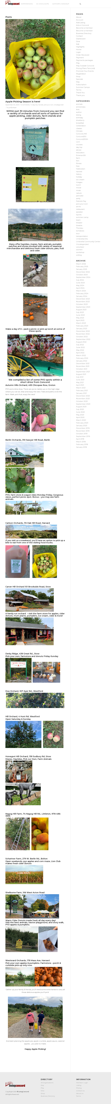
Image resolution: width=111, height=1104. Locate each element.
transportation (82, 236)
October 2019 (81, 434)
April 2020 (80, 417)
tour (78, 233)
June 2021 (80, 380)
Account (79, 20)
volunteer (80, 247)
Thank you (80, 95)
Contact (79, 36)
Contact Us (80, 1091)
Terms (78, 90)
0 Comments (25, 105)
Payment (80, 58)
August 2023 (81, 310)
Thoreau (79, 228)
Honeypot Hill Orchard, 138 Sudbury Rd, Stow (28, 756)
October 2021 (81, 369)
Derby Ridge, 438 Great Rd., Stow (22, 653)
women (79, 250)
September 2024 (83, 277)
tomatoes (80, 231)
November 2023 (83, 301)
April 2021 (80, 385)
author (79, 112)
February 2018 (82, 444)
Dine (78, 41)
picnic (78, 206)
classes (79, 128)
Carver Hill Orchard (15, 587)
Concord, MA (81, 134)
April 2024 (80, 288)
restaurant (80, 209)
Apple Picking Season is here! (22, 101)
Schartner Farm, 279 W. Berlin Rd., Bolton (26, 859)
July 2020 (80, 409)
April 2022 (80, 353)
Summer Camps (83, 87)
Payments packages (84, 60)
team (78, 220)
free (77, 166)
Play (78, 63)
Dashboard (80, 39)
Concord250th (82, 139)
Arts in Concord (82, 25)
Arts (77, 109)
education (80, 153)
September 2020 (83, 404)
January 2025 (81, 269)
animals (79, 104)
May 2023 (80, 318)
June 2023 (80, 315)
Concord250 (81, 136)
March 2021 (81, 388)
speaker (79, 212)
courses (79, 144)
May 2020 (80, 415)
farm (78, 158)
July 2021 (79, 377)
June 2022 (80, 347)
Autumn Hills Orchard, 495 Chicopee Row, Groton (30, 385)
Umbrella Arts (82, 239)
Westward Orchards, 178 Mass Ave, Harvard (27, 960)
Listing (78, 1085)
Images (79, 182)
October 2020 (82, 401)
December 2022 (83, 331)
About (78, 17)
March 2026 (81, 264)
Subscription (81, 85)
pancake (79, 196)
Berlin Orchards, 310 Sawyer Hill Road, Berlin (27, 440)
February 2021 (82, 390)
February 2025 (82, 266)
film (77, 161)
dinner (78, 150)
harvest (40, 105)
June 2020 (80, 412)
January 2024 (81, 296)
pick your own (48, 105)
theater (79, 223)
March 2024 (81, 291)
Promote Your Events (85, 71)
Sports (78, 215)
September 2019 (83, 436)
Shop (78, 76)
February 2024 (82, 293)
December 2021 (82, 363)
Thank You (80, 93)
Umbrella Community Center (88, 242)
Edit (77, 44)
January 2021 (81, 393)
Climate (79, 131)
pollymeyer (13, 107)
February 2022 (82, 358)
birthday (79, 118)
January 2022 (81, 361)
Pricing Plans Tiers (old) (85, 68)
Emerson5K (81, 155)
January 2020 (81, 426)
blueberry (80, 120)
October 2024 (82, 275)
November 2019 (82, 431)
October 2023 (82, 304)
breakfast (80, 123)
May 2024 (80, 285)
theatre (79, 225)
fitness (78, 163)
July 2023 (80, 312)
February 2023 (82, 326)
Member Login (82, 1083)
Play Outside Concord (85, 66)
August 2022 (81, 342)
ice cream (80, 180)
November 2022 (83, 334)
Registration (81, 74)
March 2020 (81, 420)
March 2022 (81, 355)
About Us (79, 1093)
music (78, 190)
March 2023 (81, 323)
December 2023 (83, 299)
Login (78, 52)
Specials (79, 79)
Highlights (80, 47)
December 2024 (83, 272)
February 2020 (82, 423)
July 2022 (80, 345)
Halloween (80, 169)
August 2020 (81, 407)
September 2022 (83, 339)
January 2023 (81, 328)
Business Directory (83, 33)
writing (79, 255)
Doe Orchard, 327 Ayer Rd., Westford (24, 691)
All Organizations (47, 1083)
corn (78, 142)
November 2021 (82, 366)
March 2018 (81, 442)
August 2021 (81, 374)
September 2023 (83, 307)
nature (79, 193)
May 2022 (80, 350)
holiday (79, 177)
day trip (35, 105)
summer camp (82, 217)
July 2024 (80, 280)
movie (78, 188)
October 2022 (82, 337)
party (78, 198)
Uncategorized (58, 105)
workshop (80, 252)
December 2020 (83, 396)
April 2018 (80, 439)
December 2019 (83, 428)
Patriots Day (81, 201)
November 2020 (83, 399)
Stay (78, 82)
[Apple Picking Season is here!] (35, 59)
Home (78, 49)
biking (78, 115)
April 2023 (80, 320)
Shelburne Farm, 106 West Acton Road (25, 892)
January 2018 (81, 447)
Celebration (81, 126)
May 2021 (80, 382)
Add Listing (80, 23)
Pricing (79, 1088)
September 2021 (83, 372)
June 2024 (80, 283)
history (79, 174)
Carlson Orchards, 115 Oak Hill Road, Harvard (27, 523)
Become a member (84, 28)
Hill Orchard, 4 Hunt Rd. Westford (22, 716)
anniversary (80, 107)
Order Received (82, 55)
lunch (78, 185)
